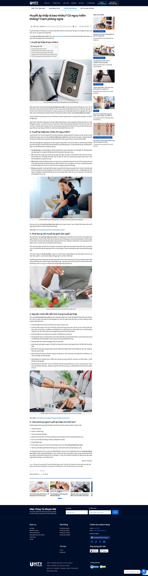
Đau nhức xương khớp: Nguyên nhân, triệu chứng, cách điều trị (102, 114)
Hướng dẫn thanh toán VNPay (37, 535)
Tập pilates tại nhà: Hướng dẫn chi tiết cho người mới (103, 35)
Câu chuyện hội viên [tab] (87, 8)
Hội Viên (73, 3)
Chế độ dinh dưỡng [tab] (70, 8)
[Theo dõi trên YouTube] (104, 542)
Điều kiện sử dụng (34, 530)
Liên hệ (31, 539)
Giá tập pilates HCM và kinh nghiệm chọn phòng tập (101, 61)
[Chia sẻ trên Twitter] (43, 474)
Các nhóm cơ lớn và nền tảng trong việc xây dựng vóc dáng (103, 141)
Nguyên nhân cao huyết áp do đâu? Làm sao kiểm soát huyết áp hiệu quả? (80, 494)
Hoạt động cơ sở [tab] (54, 8)
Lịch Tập (66, 3)
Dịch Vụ (46, 3)
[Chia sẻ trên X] (41, 474)
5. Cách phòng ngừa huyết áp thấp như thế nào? (44, 56)
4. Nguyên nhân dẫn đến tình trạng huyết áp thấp (44, 54)
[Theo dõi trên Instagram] (92, 542)
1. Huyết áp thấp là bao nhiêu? (39, 49)
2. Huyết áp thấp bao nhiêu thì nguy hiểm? (42, 50)
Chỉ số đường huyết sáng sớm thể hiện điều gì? (59, 494)
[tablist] (74, 8)
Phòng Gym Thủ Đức (65, 532)
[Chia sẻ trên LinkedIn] (45, 474)
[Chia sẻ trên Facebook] (39, 474)
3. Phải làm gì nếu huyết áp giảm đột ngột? (42, 52)
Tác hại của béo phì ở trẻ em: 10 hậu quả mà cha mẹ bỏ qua (39, 494)
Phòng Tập (56, 3)
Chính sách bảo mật (35, 532)
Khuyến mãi (62, 552)
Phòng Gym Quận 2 (64, 528)
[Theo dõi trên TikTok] (96, 542)
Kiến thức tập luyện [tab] (38, 8)
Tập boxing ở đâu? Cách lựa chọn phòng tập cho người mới (103, 88)
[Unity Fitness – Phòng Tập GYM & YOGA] (36, 3)
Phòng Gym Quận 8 (64, 530)
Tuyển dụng (91, 3)
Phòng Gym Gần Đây (65, 535)
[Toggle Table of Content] (55, 46)
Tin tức (81, 3)
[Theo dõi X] (100, 542)
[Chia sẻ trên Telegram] (47, 474)
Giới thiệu (32, 528)
